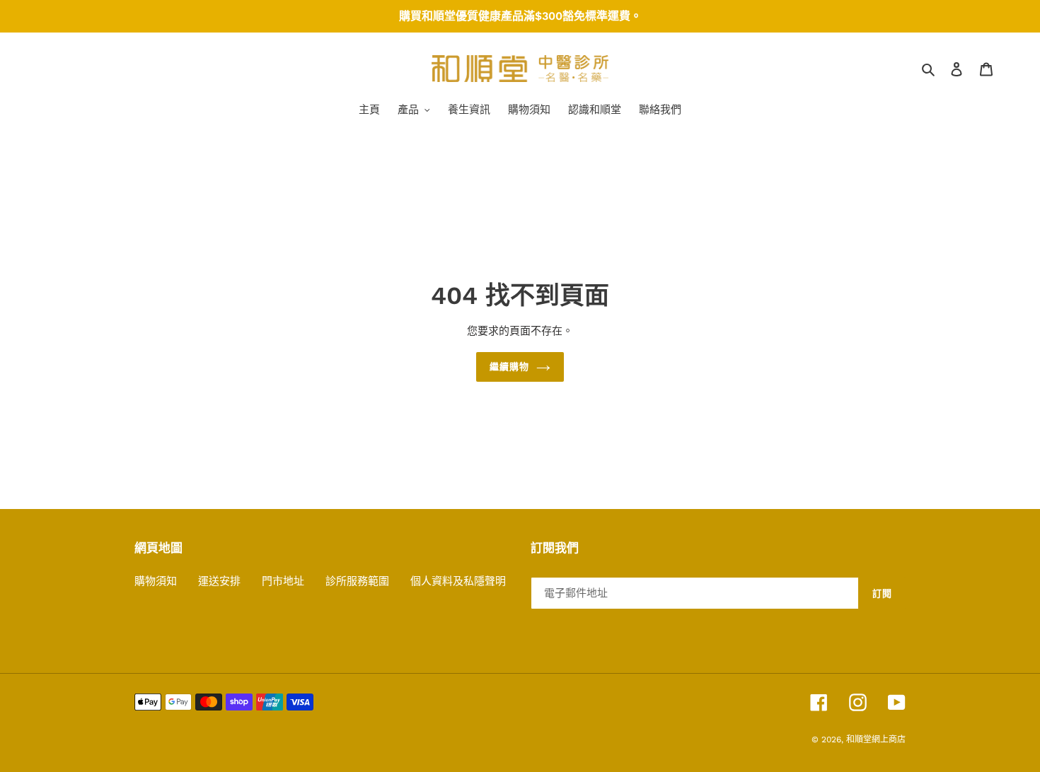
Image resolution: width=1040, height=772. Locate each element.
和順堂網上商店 (876, 739)
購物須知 (155, 581)
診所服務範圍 (357, 581)
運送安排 (219, 581)
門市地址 (283, 581)
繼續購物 (509, 366)
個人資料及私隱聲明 (458, 581)
